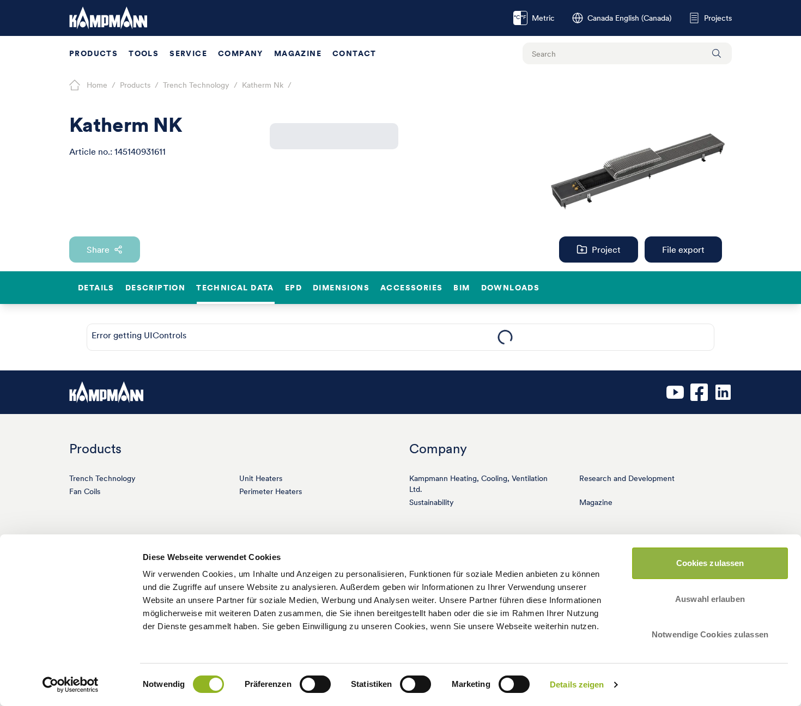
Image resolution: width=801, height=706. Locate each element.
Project (606, 249)
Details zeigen (577, 684)
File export (683, 249)
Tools (144, 53)
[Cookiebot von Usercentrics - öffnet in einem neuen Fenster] (70, 685)
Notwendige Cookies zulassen (710, 634)
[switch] (315, 684)
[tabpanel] (504, 337)
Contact (354, 53)
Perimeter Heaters (270, 491)
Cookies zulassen (710, 563)
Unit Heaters (260, 478)
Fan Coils (84, 491)
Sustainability (431, 502)
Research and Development (627, 478)
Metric (534, 18)
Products (93, 53)
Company (240, 53)
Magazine (297, 53)
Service (188, 53)
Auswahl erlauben (710, 599)
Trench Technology (102, 478)
